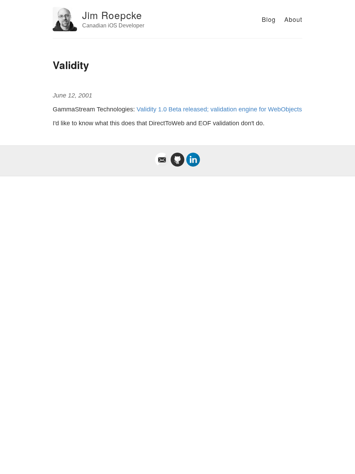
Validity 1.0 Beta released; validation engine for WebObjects (219, 109)
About (293, 19)
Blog (269, 19)
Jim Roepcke (112, 15)
